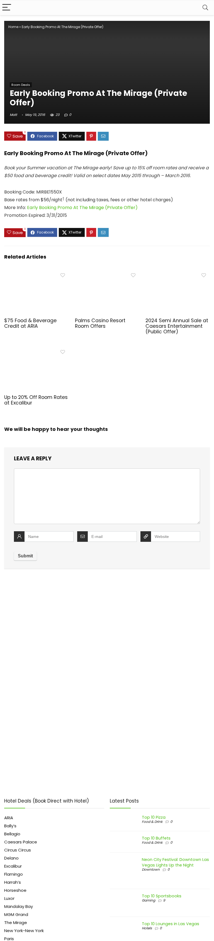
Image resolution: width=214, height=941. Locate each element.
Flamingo (13, 874)
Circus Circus (17, 850)
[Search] (205, 7)
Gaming (148, 900)
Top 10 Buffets (156, 838)
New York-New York (24, 930)
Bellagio (12, 834)
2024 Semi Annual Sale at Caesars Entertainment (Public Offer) (176, 326)
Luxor (9, 898)
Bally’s (10, 826)
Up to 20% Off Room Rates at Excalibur (36, 400)
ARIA (8, 818)
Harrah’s (12, 882)
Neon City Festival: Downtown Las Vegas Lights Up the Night (175, 862)
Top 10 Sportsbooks (161, 896)
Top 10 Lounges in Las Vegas (170, 924)
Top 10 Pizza (154, 817)
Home (13, 26)
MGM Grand (16, 914)
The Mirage (15, 922)
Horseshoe (15, 890)
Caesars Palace (20, 842)
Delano (11, 858)
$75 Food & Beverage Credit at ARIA (30, 323)
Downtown (151, 869)
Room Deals (20, 85)
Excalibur (13, 866)
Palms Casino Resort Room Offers (100, 323)
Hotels (147, 928)
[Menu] (6, 7)
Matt (13, 114)
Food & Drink (152, 821)
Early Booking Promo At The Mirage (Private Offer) (82, 207)
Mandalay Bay (18, 906)
